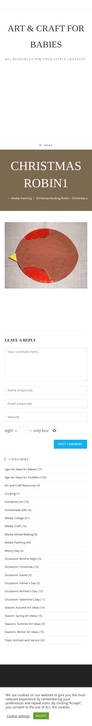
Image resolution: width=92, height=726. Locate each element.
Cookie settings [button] (18, 716)
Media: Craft (13, 526)
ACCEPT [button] (41, 716)
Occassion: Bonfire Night (21, 559)
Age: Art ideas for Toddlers (22, 477)
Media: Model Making (19, 534)
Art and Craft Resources (20, 485)
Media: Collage (14, 518)
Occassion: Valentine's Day (22, 599)
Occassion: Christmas (19, 567)
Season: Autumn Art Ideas (22, 607)
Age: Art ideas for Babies (20, 469)
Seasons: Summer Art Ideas (23, 624)
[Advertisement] (46, 106)
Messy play (12, 551)
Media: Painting (15, 542)
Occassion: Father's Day (20, 583)
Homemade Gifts (16, 510)
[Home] (6, 198)
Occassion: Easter (16, 575)
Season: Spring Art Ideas (21, 616)
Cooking (10, 494)
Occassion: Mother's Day (21, 591)
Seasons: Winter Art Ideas (21, 632)
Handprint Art (14, 502)
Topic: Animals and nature (22, 640)
